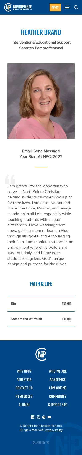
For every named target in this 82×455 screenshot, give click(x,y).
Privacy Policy (54, 430)
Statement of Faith (26, 319)
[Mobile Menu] (67, 7)
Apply (55, 7)
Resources (24, 396)
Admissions (58, 388)
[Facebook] (32, 417)
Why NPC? (24, 371)
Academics (58, 379)
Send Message (46, 151)
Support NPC (57, 404)
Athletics (24, 379)
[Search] (76, 7)
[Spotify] (43, 417)
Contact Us (24, 388)
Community (57, 396)
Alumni (24, 404)
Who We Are (58, 371)
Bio (13, 304)
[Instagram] (38, 417)
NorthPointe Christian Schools (18, 7)
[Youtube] (49, 417)
